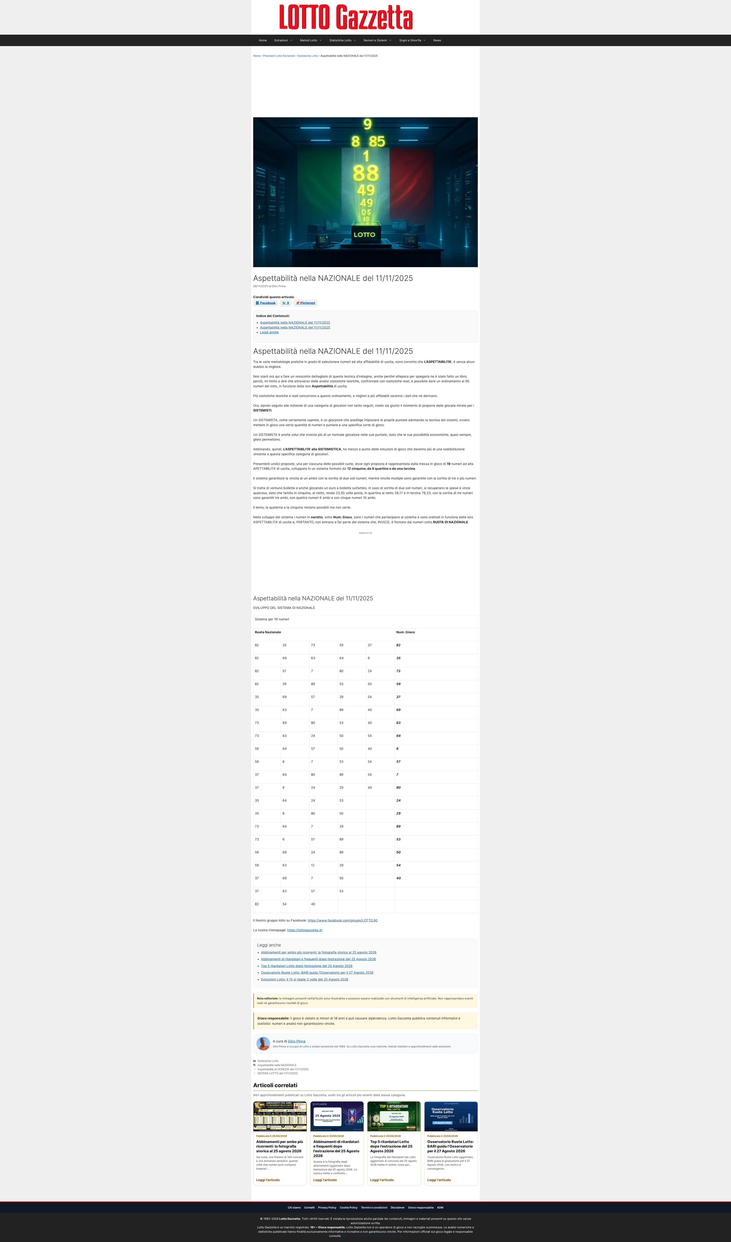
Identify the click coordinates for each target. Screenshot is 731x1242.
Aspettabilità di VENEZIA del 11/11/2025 (283, 1069)
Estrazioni (281, 40)
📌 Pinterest (305, 303)
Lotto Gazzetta (434, 17)
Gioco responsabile (421, 1207)
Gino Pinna (296, 1041)
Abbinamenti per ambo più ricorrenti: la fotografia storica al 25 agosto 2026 (319, 952)
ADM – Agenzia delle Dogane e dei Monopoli (371, 1236)
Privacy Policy (327, 1207)
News (437, 40)
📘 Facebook (265, 303)
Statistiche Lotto (340, 40)
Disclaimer (398, 1207)
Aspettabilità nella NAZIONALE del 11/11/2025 (295, 322)
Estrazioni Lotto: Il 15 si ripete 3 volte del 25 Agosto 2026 (304, 979)
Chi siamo (294, 1207)
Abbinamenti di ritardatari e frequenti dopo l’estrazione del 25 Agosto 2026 (318, 959)
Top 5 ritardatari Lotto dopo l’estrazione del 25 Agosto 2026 (307, 966)
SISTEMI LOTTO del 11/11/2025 (278, 1073)
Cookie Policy (349, 1207)
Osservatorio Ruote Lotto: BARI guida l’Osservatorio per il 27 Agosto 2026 (317, 972)
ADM (440, 1207)
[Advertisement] (365, 88)
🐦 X (285, 303)
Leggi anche (269, 332)
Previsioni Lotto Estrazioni (279, 55)
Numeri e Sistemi (375, 40)
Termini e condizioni (374, 1207)
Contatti (309, 1207)
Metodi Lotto (308, 40)
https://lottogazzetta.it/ (304, 930)
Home (263, 40)
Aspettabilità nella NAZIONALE (277, 1065)
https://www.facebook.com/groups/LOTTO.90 (343, 920)
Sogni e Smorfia (410, 40)
